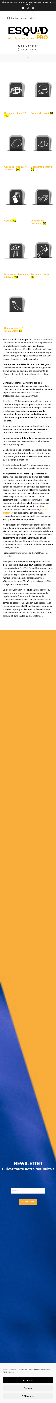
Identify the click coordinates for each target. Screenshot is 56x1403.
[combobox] (28, 18)
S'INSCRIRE (28, 1201)
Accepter (28, 1380)
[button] (28, 58)
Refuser (28, 1388)
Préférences (28, 1396)
